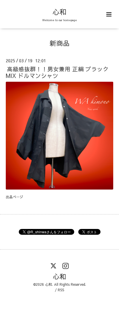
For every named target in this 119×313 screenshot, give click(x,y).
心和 (59, 11)
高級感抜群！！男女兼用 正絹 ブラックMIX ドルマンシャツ (57, 72)
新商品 (60, 43)
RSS (61, 289)
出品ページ (14, 196)
